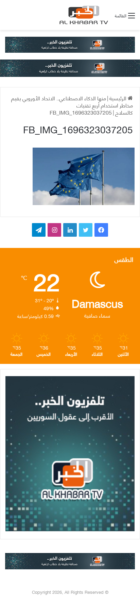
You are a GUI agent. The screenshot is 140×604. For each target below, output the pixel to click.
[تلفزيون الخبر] (82, 15)
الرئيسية (118, 98)
